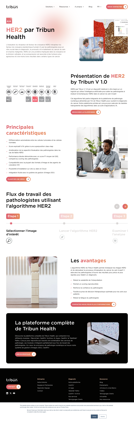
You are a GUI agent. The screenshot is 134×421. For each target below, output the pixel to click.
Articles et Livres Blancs (108, 388)
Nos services (72, 396)
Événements (104, 385)
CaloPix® (71, 385)
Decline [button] (103, 416)
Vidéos (102, 391)
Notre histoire (42, 382)
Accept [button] (94, 416)
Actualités (103, 396)
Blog (90, 7)
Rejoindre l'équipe (43, 388)
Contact (40, 391)
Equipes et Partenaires (45, 385)
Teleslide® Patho (73, 391)
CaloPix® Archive (74, 393)
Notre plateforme (74, 382)
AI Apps (71, 388)
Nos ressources (105, 399)
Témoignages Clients (75, 399)
